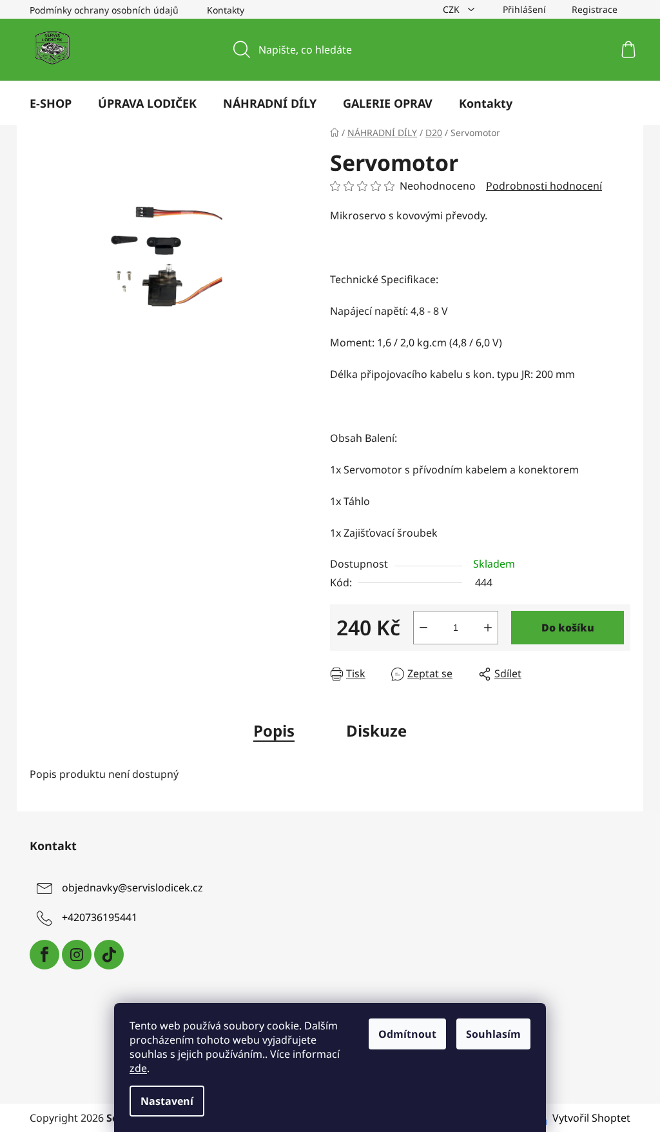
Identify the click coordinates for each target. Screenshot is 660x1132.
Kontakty (225, 10)
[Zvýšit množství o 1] (488, 627)
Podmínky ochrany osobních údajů (104, 10)
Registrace (594, 9)
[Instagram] (77, 954)
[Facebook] (44, 954)
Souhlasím (493, 1034)
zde (138, 1068)
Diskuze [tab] (376, 730)
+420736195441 (99, 918)
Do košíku (567, 628)
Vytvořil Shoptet (591, 1118)
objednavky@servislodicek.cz (132, 888)
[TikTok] (109, 954)
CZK (452, 9)
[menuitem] (50, 103)
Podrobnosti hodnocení (544, 186)
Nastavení (167, 1101)
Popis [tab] (274, 730)
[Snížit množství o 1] (423, 627)
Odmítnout (407, 1034)
